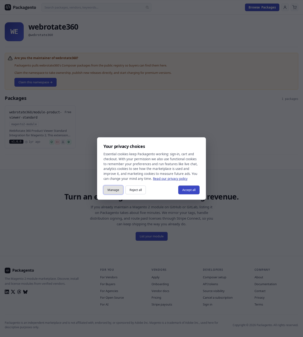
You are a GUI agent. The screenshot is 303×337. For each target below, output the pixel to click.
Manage (113, 190)
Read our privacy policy (170, 179)
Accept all (189, 190)
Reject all (135, 190)
